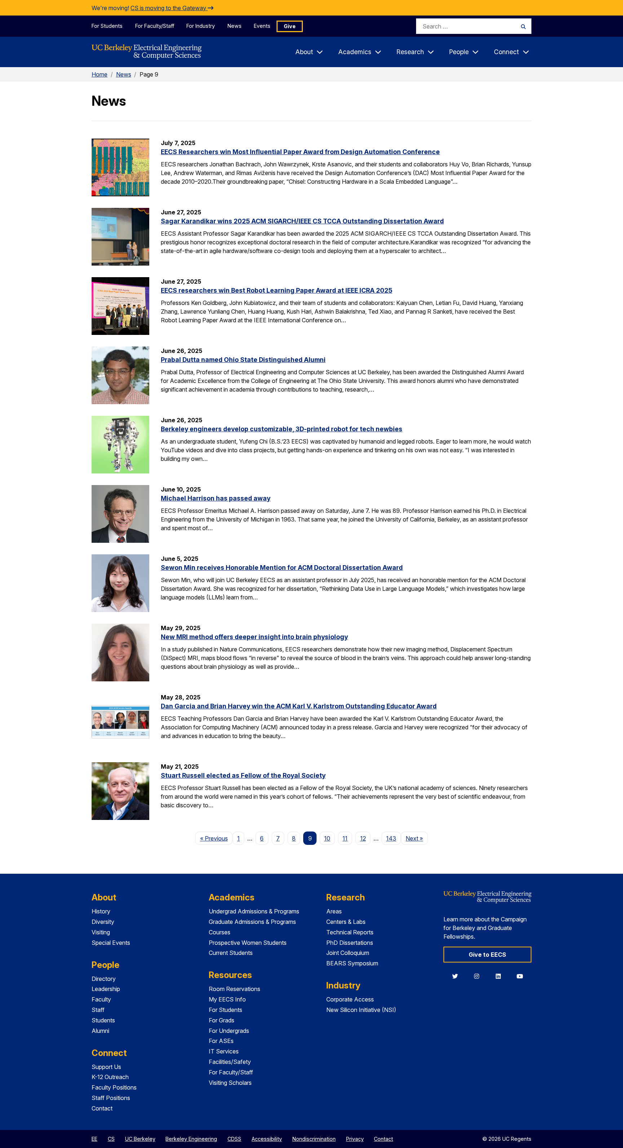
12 (363, 838)
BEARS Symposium (352, 963)
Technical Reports (350, 932)
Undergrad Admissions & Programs (254, 911)
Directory (104, 978)
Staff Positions (111, 1097)
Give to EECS (487, 954)
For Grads (221, 1020)
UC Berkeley (140, 1139)
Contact (102, 1108)
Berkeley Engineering (191, 1139)
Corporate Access (350, 999)
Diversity (103, 921)
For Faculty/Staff (154, 26)
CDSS (234, 1139)
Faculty (101, 999)
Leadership (106, 988)
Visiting (101, 932)
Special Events (111, 942)
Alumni (100, 1030)
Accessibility (267, 1139)
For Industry (200, 26)
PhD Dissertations (349, 942)
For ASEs (221, 1040)
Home (99, 74)
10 (327, 838)
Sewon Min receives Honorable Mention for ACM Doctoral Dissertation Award (282, 567)
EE (94, 1139)
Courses (219, 932)
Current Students (231, 952)
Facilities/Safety (230, 1061)
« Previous (216, 838)
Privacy (355, 1139)
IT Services (224, 1051)
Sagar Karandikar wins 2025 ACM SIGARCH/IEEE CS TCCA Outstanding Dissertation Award (302, 221)
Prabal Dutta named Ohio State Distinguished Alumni (243, 359)
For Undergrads (229, 1030)
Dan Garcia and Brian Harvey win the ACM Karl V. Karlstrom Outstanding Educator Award (299, 706)
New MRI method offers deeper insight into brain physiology (254, 637)
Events (262, 26)
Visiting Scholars (230, 1082)
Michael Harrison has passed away (215, 498)
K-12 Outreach (110, 1077)
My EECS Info (227, 999)
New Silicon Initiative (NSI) (361, 1009)
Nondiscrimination (314, 1139)
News (234, 26)
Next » (417, 838)
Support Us (106, 1066)
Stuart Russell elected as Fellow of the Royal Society (243, 775)
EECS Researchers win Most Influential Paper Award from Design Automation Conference (300, 152)
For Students (107, 26)
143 (391, 838)
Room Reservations (234, 988)
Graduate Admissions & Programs (252, 921)
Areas (334, 911)
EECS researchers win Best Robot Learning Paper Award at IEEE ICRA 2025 (276, 290)
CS (111, 1139)
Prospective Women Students (248, 942)
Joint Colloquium (347, 952)
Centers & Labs (346, 921)
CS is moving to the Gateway (169, 8)
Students (103, 1020)
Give (290, 26)
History (101, 911)
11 (345, 838)
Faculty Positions (114, 1087)
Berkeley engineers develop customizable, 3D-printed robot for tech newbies (281, 429)
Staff (98, 1009)
